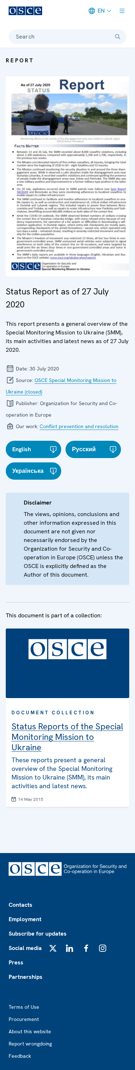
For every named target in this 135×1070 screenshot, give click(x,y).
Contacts (20, 905)
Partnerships (25, 977)
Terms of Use (24, 1007)
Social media (25, 948)
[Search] (118, 37)
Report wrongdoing (30, 1043)
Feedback (20, 1056)
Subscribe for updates (38, 933)
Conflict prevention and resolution (79, 426)
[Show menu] (122, 11)
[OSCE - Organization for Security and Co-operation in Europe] (25, 10)
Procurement (24, 1019)
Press (16, 962)
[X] (53, 948)
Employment (25, 919)
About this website (30, 1031)
